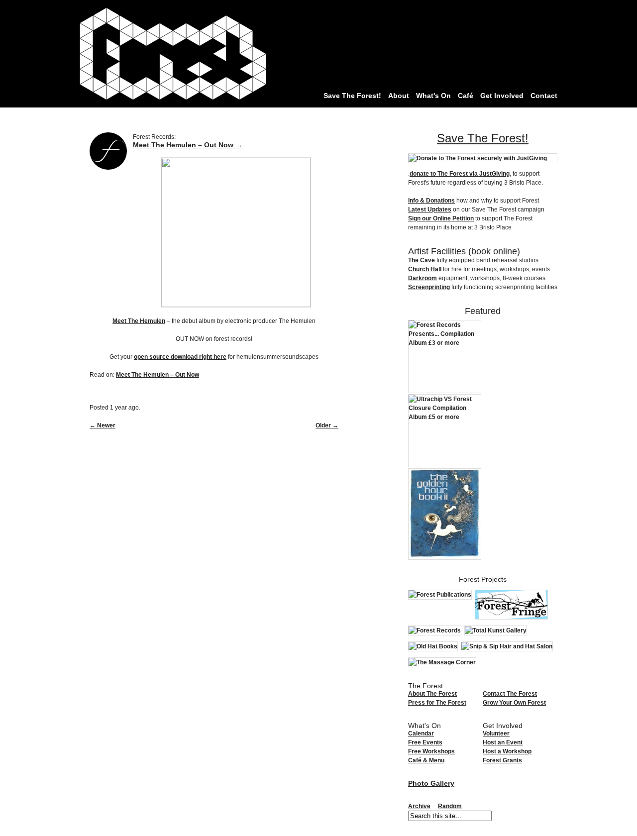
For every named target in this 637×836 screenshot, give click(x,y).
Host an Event (503, 742)
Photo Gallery (431, 783)
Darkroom (422, 278)
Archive (419, 806)
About (398, 96)
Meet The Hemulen (138, 320)
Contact (544, 96)
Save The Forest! (352, 96)
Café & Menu (426, 760)
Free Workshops (431, 751)
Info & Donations (431, 200)
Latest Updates (429, 209)
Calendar (421, 733)
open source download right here (180, 356)
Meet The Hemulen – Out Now (157, 374)
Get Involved (502, 96)
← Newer (102, 425)
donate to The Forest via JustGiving (460, 173)
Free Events (425, 742)
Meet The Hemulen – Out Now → (187, 145)
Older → (327, 425)
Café (465, 96)
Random (450, 806)
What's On (433, 96)
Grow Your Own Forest (514, 702)
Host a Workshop (507, 751)
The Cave (421, 260)
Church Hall (424, 269)
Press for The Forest (437, 702)
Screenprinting (429, 287)
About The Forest (432, 693)
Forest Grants (502, 760)
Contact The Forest (510, 693)
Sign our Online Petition (441, 218)
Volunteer (496, 733)
